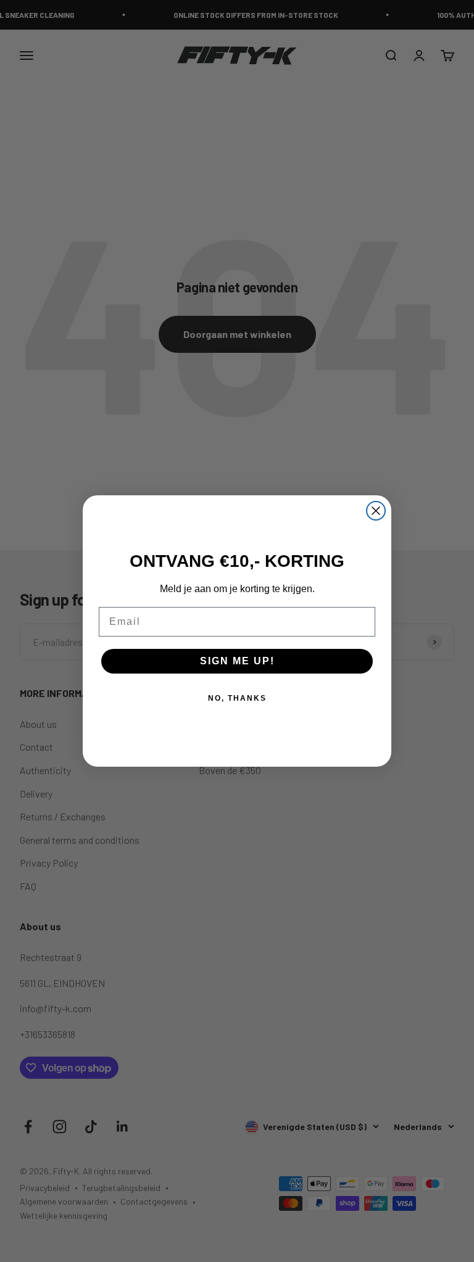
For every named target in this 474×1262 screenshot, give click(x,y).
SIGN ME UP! (237, 661)
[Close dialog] (376, 510)
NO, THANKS (237, 698)
